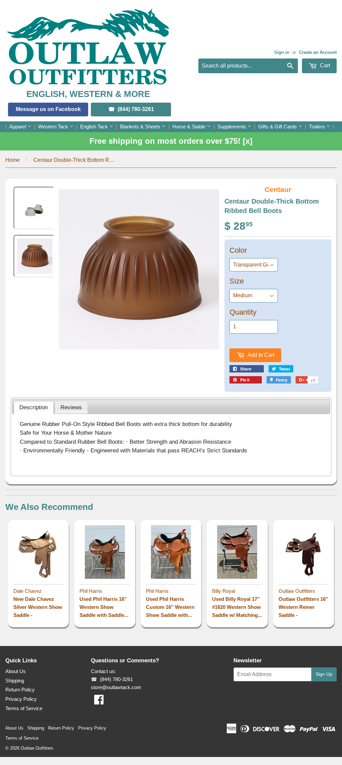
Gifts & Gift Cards (278, 126)
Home (12, 160)
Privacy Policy (21, 699)
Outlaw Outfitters (37, 748)
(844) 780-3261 (136, 109)
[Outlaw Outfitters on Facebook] (99, 701)
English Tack (94, 126)
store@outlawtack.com (116, 687)
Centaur (278, 189)
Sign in (281, 52)
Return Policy (20, 689)
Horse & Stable (189, 126)
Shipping (14, 680)
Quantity (242, 312)
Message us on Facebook (48, 109)
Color (238, 250)
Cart (324, 65)
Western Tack (53, 126)
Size (236, 281)
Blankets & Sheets (141, 126)
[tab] (34, 407)
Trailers (317, 126)
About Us (15, 671)
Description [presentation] (33, 407)
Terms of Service (23, 708)
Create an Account (318, 52)
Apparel (18, 126)
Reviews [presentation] (71, 407)
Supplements (232, 126)
